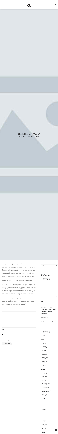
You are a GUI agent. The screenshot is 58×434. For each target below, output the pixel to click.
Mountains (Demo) (44, 309)
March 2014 (44, 362)
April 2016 (43, 349)
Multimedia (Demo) (52, 309)
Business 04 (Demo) (45, 384)
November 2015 (44, 354)
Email (3, 329)
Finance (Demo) (43, 307)
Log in (43, 407)
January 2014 (44, 364)
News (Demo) (44, 373)
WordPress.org (44, 412)
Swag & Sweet (37, 4)
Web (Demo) (44, 380)
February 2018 (44, 347)
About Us (12, 4)
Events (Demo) (52, 305)
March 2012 (44, 365)
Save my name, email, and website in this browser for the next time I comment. (16, 340)
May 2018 (43, 344)
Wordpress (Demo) (45, 386)
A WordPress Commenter (45, 287)
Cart (46, 4)
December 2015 (44, 353)
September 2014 (45, 361)
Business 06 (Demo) (45, 387)
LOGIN (43, 4)
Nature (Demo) (30, 136)
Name (3, 323)
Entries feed (44, 409)
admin (37, 136)
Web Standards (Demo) (46, 383)
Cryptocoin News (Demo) (46, 390)
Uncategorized (44, 379)
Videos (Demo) (44, 377)
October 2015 (44, 355)
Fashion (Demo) (44, 394)
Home (8, 4)
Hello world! (53, 287)
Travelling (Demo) (51, 311)
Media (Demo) (50, 307)
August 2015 (44, 358)
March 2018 (44, 346)
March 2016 (44, 350)
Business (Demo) (45, 381)
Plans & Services (19, 4)
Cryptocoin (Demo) (45, 388)
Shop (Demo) (44, 376)
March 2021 (44, 343)
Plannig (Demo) (44, 375)
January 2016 (44, 351)
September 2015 (45, 357)
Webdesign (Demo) (44, 313)
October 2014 (44, 360)
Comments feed (45, 410)
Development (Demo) (44, 305)
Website (3, 334)
